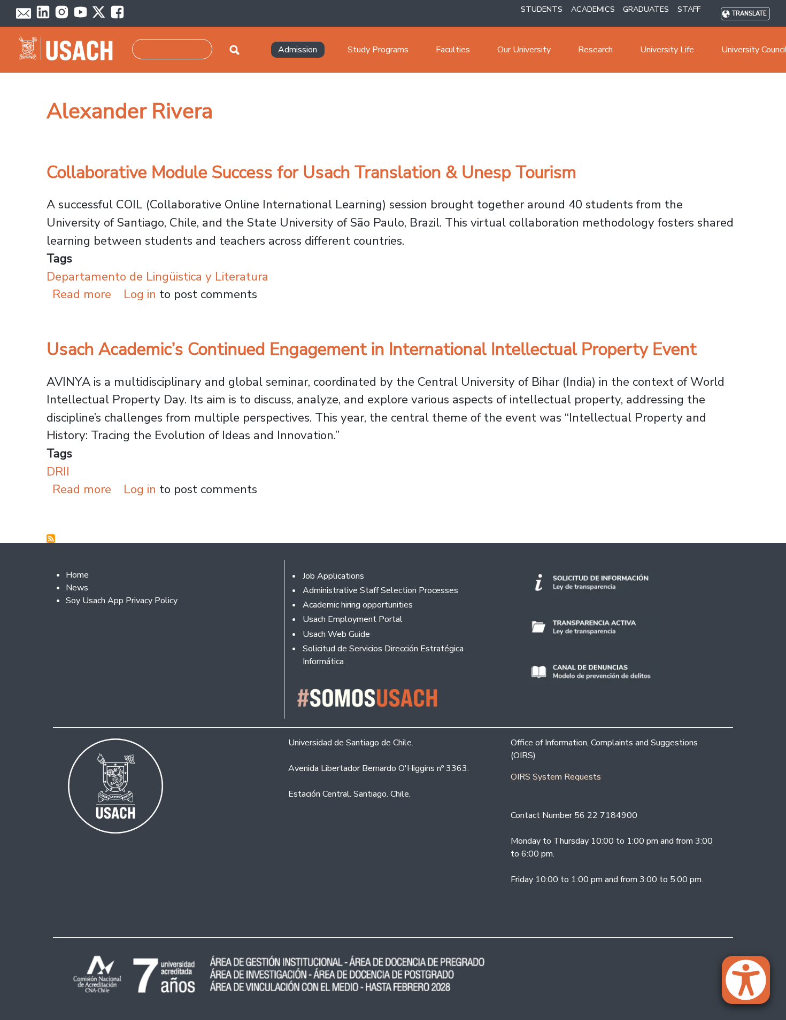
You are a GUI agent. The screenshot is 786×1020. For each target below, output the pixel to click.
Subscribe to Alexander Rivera (51, 538)
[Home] (70, 50)
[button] (751, 985)
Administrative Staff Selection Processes (380, 590)
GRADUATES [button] (646, 9)
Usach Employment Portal (353, 619)
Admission (297, 50)
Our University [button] (524, 50)
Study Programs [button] (378, 50)
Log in (140, 294)
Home (77, 575)
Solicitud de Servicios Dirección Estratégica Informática (383, 655)
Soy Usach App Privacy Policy (122, 600)
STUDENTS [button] (541, 9)
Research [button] (595, 50)
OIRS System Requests (556, 777)
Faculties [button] (453, 50)
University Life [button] (667, 50)
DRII (58, 471)
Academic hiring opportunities (358, 605)
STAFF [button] (688, 9)
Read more (81, 294)
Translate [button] (749, 14)
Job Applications (333, 576)
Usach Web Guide (336, 634)
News (77, 588)
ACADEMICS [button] (593, 9)
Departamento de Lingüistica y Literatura (157, 276)
